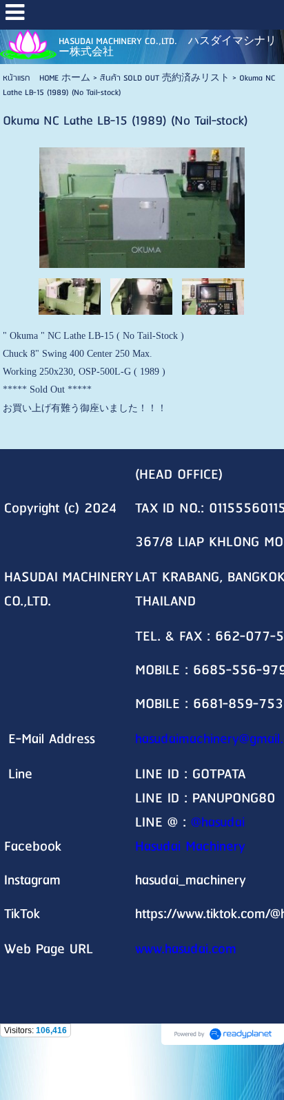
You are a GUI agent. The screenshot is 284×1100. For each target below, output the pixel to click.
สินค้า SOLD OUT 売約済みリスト (165, 78)
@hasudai (218, 823)
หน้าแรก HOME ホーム (46, 78)
